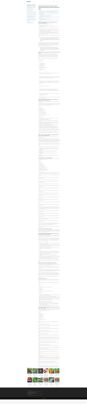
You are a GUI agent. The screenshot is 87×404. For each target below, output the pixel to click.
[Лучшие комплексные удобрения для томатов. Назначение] (56, 373)
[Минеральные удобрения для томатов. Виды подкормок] (29, 373)
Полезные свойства (51, 365)
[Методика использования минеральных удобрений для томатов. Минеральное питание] (29, 382)
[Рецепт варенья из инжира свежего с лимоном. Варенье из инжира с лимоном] (46, 373)
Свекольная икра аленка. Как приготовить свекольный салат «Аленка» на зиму (48, 11)
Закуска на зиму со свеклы (43, 19)
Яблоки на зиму (41, 366)
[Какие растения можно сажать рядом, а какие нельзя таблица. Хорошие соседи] (35, 382)
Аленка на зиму (55, 365)
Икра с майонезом (54, 366)
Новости (57, 1)
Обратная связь (29, 394)
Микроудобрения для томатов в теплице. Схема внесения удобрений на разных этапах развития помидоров (32, 17)
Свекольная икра (43, 365)
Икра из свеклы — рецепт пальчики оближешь (45, 16)
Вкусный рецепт (49, 366)
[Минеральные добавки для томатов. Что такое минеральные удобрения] (51, 382)
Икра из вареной (45, 366)
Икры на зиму (46, 365)
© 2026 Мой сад (29, 390)
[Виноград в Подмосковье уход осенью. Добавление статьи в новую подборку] (40, 373)
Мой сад (29, 1)
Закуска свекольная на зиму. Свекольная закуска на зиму (45, 18)
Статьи (59, 1)
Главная (54, 1)
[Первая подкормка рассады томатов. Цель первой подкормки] (40, 382)
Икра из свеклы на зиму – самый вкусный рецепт (45, 15)
